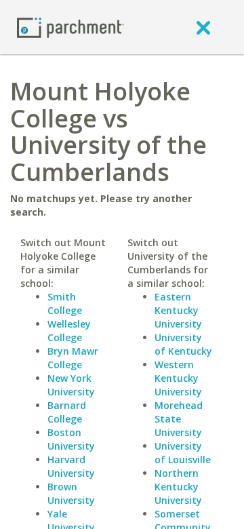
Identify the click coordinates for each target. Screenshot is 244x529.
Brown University (71, 493)
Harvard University (71, 466)
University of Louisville (183, 452)
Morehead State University (179, 419)
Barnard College (66, 412)
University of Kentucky (183, 344)
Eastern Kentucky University (178, 310)
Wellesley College (69, 330)
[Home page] (70, 26)
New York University (71, 385)
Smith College (64, 303)
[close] (203, 27)
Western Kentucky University (178, 378)
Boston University (71, 439)
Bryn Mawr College (72, 358)
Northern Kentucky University (178, 487)
